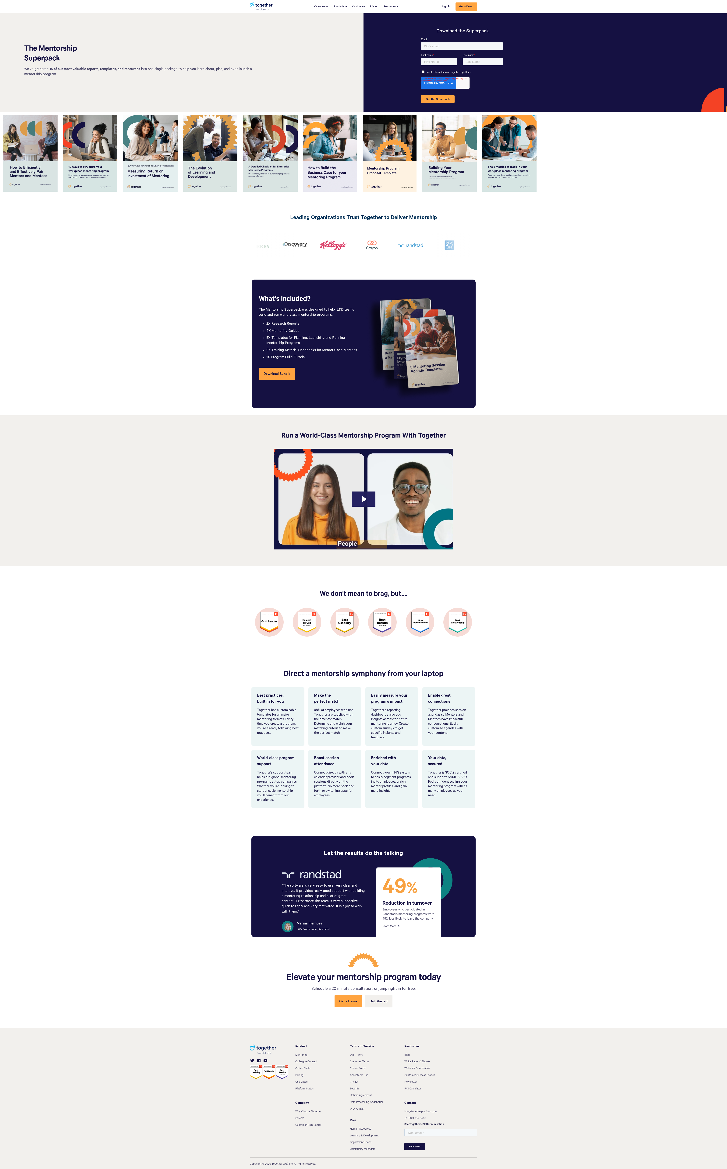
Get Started (379, 1002)
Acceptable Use (359, 1075)
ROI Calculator (412, 1089)
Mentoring (301, 1055)
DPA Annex (357, 1109)
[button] (321, 6)
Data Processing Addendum (366, 1102)
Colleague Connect (306, 1062)
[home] (261, 6)
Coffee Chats (302, 1068)
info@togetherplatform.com (420, 1112)
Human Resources (360, 1129)
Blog (407, 1055)
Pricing (374, 7)
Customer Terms (359, 1062)
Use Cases (301, 1082)
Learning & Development (364, 1136)
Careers (299, 1118)
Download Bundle (277, 374)
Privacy (354, 1082)
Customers (358, 7)
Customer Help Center (308, 1125)
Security (354, 1089)
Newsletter (410, 1082)
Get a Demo (466, 7)
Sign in (446, 7)
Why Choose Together (308, 1112)
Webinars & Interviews (417, 1068)
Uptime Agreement (361, 1095)
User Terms (356, 1055)
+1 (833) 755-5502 (415, 1118)
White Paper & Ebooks (417, 1062)
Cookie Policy (358, 1068)
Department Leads (360, 1142)
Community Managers (362, 1149)
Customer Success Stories (419, 1075)
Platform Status (304, 1089)
